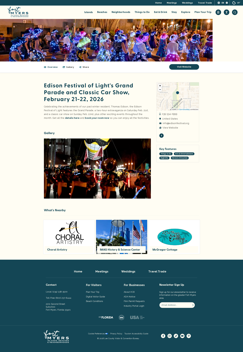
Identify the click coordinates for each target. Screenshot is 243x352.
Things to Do (142, 12)
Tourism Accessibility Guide (136, 334)
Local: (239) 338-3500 (56, 292)
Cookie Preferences (96, 334)
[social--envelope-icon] (161, 135)
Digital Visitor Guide (95, 296)
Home (158, 3)
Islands (88, 12)
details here (72, 118)
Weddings (187, 3)
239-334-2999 (169, 114)
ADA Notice (129, 296)
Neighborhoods (121, 12)
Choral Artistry (57, 249)
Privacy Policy (116, 334)
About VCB (129, 292)
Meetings (172, 3)
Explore (185, 12)
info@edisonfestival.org (176, 123)
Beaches (102, 12)
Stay (174, 12)
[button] (84, 67)
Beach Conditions (94, 301)
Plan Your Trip (203, 12)
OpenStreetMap (184, 109)
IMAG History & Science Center (120, 249)
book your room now (97, 118)
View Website (170, 127)
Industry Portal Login (134, 306)
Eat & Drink (160, 12)
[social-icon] (218, 12)
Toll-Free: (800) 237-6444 (58, 298)
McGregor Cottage (165, 249)
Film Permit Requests (134, 301)
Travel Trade (205, 3)
